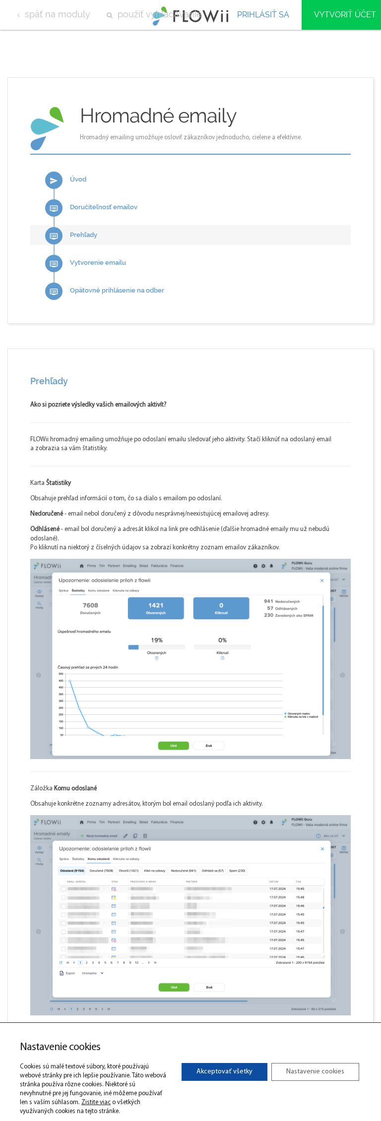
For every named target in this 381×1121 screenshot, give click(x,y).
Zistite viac (96, 1102)
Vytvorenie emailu (88, 263)
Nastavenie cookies (315, 1071)
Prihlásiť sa (263, 14)
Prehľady (73, 235)
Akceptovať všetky (224, 1071)
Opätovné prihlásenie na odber (107, 291)
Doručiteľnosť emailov (93, 208)
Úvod (68, 180)
